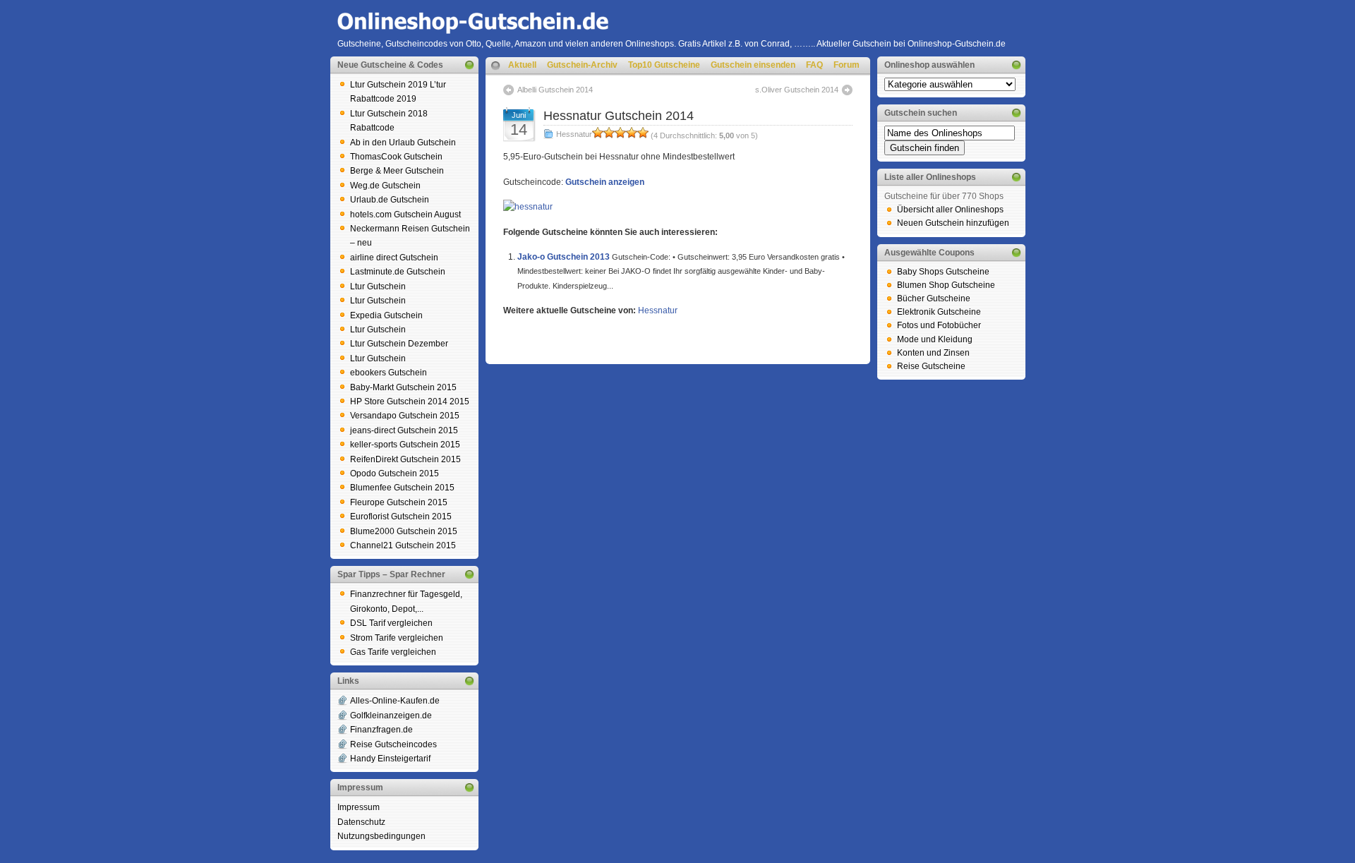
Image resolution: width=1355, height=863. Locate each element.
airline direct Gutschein (394, 257)
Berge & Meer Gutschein (397, 171)
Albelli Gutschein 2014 (555, 89)
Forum (846, 65)
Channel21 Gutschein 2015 (403, 545)
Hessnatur (574, 134)
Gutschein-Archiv (582, 65)
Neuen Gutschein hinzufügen (953, 223)
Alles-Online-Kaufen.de (395, 701)
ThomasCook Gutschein (396, 157)
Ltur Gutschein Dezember (399, 344)
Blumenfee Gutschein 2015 (402, 488)
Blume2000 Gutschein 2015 (403, 531)
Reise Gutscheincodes (393, 744)
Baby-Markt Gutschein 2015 (403, 387)
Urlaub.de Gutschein (389, 200)
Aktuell (522, 65)
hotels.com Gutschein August (405, 214)
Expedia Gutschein (386, 315)
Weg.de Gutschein (385, 186)
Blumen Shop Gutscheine (946, 285)
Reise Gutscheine (931, 366)
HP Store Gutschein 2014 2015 (409, 401)
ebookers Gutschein (388, 373)
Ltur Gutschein (378, 286)
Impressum (358, 807)
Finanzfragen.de (381, 730)
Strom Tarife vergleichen (396, 638)
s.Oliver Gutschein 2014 (796, 89)
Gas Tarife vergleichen (393, 652)
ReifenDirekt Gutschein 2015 (405, 459)
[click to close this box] (469, 65)
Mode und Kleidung (934, 339)
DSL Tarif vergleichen (391, 623)
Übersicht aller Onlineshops (950, 210)
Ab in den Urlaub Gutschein (403, 142)
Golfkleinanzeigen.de (391, 715)
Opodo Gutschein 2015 (394, 473)
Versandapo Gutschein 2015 (404, 416)
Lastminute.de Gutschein (397, 272)
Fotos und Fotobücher (939, 325)
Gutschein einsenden (753, 65)
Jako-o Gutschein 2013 (563, 257)
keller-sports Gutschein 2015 (405, 444)
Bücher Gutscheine (933, 298)
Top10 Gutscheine (664, 65)
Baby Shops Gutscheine (943, 272)
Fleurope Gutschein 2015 (398, 502)
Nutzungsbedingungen (381, 836)
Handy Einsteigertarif (390, 759)
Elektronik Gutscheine (939, 312)
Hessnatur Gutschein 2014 (618, 116)
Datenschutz (361, 822)
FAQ (814, 65)
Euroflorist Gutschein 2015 (401, 516)
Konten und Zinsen (933, 353)
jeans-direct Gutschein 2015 (404, 430)
